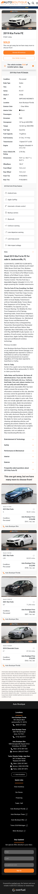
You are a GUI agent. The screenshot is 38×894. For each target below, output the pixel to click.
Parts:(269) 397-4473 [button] (20, 769)
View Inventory (19, 787)
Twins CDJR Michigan (17, 825)
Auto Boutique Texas (18, 814)
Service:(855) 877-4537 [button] (20, 751)
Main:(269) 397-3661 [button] (20, 763)
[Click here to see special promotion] (19, 7)
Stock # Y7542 (7, 506)
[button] (29, 3)
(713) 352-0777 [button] (21, 737)
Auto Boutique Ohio (17, 820)
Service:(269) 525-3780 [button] (20, 766)
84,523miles (31, 558)
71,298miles (31, 605)
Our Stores (19, 792)
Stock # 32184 (7, 553)
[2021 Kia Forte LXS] (19, 540)
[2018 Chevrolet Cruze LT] (19, 633)
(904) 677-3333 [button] (21, 725)
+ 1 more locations (19, 774)
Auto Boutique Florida (17, 809)
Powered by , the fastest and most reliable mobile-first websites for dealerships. (19, 885)
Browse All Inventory (19, 52)
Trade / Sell (19, 803)
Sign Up (19, 870)
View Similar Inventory (19, 58)
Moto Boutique (18, 831)
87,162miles (31, 651)
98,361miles (31, 512)
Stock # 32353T (7, 645)
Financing (19, 798)
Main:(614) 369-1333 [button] (20, 749)
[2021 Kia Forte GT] (19, 587)
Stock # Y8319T (7, 599)
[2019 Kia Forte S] (19, 494)
